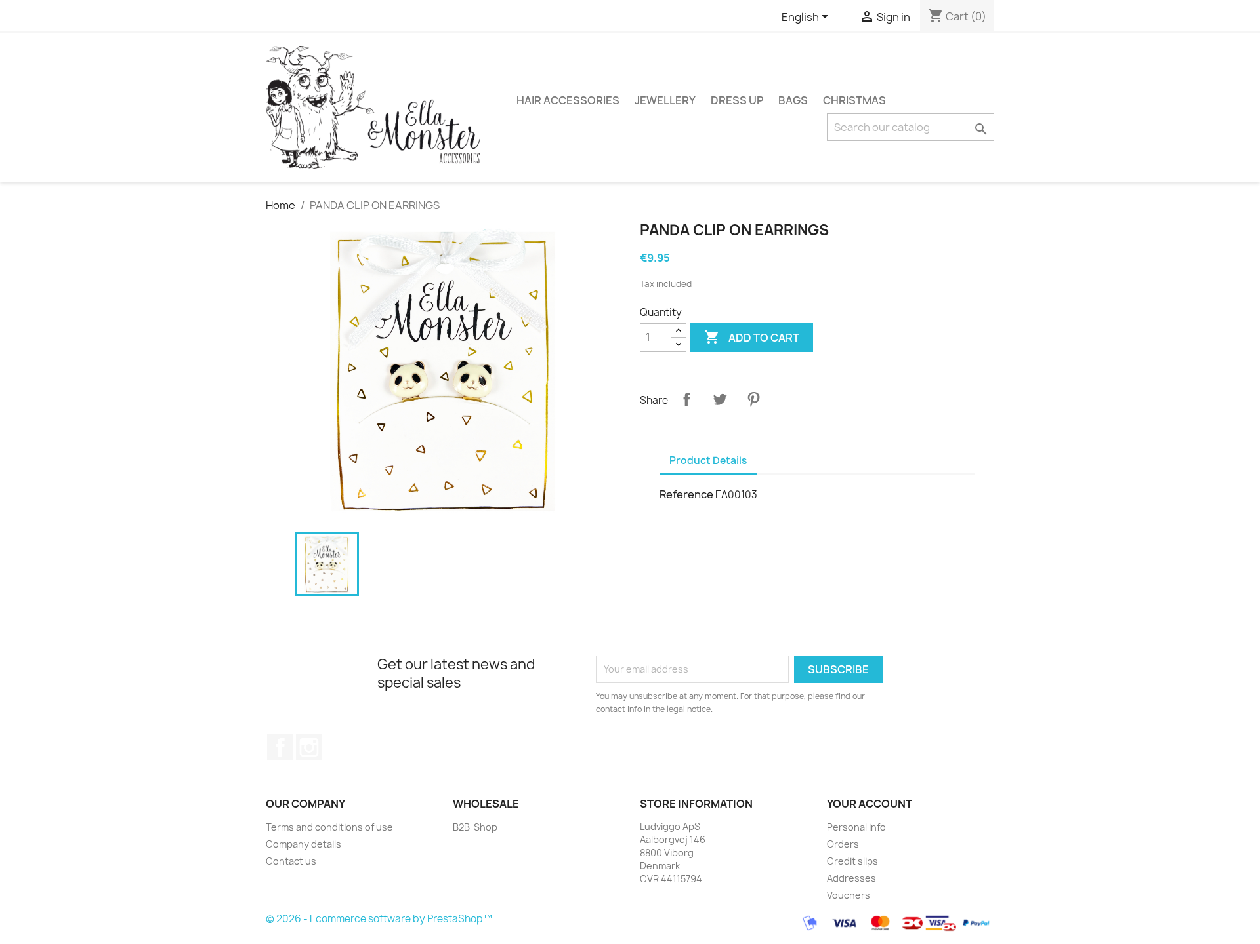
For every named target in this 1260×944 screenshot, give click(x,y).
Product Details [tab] (708, 460)
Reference (686, 494)
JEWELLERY (665, 100)
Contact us (291, 861)
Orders (843, 844)
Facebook (280, 747)
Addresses (851, 878)
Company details (303, 844)
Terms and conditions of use (329, 827)
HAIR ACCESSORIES (568, 100)
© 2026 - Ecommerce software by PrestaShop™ (379, 919)
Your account (869, 803)
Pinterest (753, 399)
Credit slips (852, 861)
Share (686, 399)
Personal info (856, 827)
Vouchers (848, 895)
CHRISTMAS (854, 100)
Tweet (720, 399)
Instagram (309, 747)
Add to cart (751, 337)
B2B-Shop (475, 827)
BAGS (793, 100)
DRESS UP (737, 100)
